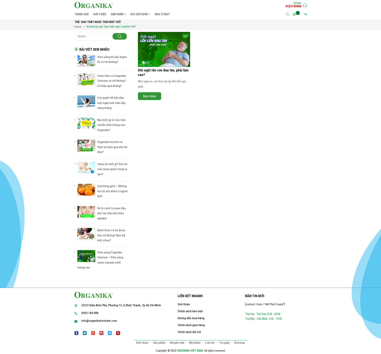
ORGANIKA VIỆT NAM (190, 350)
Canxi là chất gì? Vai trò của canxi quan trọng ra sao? (112, 169)
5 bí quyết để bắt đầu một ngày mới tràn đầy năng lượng (111, 103)
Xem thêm (149, 96)
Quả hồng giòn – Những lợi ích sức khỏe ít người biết (112, 191)
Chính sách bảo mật (190, 311)
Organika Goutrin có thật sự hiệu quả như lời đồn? (112, 147)
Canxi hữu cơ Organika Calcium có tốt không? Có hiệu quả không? (111, 81)
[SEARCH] (120, 36)
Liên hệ (210, 342)
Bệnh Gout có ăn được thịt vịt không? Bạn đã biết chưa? (111, 235)
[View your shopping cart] (295, 14)
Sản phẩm (159, 342)
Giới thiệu (184, 304)
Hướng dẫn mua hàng (191, 318)
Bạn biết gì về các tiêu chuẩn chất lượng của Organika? (111, 125)
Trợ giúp (224, 342)
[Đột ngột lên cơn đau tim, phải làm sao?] (164, 49)
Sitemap (239, 342)
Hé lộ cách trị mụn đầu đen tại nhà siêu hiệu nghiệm (111, 213)
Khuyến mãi (177, 342)
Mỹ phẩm (195, 342)
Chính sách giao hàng (191, 325)
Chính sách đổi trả (189, 332)
